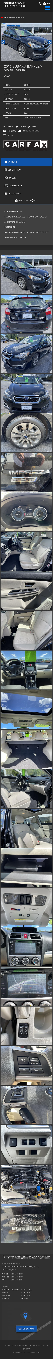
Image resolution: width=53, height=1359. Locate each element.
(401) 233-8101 (17, 1280)
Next (49, 42)
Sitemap (26, 1349)
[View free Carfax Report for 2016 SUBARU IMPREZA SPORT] (26, 150)
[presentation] (26, 162)
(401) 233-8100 (17, 1274)
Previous (3, 42)
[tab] (26, 162)
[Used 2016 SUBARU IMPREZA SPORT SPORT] (26, 42)
